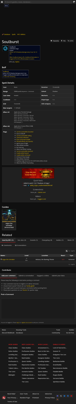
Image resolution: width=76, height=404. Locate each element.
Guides (71, 330)
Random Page (25, 398)
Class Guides (13, 348)
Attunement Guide (44, 348)
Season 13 (56, 351)
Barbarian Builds (59, 361)
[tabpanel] (38, 257)
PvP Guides (42, 368)
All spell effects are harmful (24, 141)
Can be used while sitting (23, 136)
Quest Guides (26, 361)
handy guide (30, 286)
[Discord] (57, 395)
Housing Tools (21, 330)
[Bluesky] (64, 395)
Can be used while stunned (24, 151)
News (4, 330)
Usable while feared (22, 153)
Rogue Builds (57, 375)
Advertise (48, 394)
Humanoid (71, 259)
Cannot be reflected (22, 137)
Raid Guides (13, 365)
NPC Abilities (21, 34)
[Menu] (2, 2)
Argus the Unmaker (8, 259)
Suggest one (42, 199)
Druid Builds (57, 365)
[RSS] (57, 399)
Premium (35, 398)
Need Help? (11, 394)
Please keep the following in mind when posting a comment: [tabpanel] (24, 301)
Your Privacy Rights (13, 398)
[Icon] (5, 48)
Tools (58, 330)
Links (71, 41)
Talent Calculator (14, 368)
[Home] (4, 399)
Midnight (12, 375)
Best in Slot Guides (44, 351)
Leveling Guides (14, 355)
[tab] (8, 240)
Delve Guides (13, 351)
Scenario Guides (27, 371)
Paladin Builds (58, 371)
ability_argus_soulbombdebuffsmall (41, 185)
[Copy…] (66, 250)
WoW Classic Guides (44, 344)
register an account (26, 322)
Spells (14, 34)
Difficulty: (12, 62)
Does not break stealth (23, 139)
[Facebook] (67, 395)
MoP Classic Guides (29, 344)
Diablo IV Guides (59, 344)
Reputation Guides (28, 365)
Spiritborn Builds (59, 382)
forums (25, 290)
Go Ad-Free (70, 333)
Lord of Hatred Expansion (60, 348)
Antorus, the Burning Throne (45, 259)
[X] (60, 395)
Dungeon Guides (27, 355)
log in (18, 322)
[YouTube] (71, 395)
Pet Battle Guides (28, 368)
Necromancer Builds (60, 368)
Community (56, 333)
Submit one (41, 192)
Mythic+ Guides (14, 358)
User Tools (24, 394)
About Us (35, 394)
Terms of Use (12, 402)
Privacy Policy (50, 398)
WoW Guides (13, 344)
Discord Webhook (8, 333)
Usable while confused (23, 155)
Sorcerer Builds (58, 378)
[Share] (74, 2)
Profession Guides (14, 361)
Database (7, 34)
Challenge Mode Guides (29, 375)
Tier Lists (12, 371)
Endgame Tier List (59, 355)
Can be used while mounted (24, 132)
